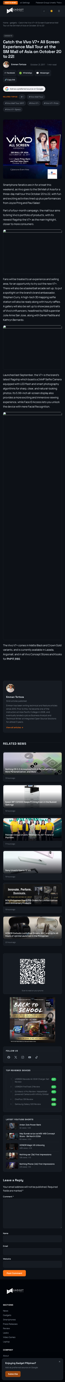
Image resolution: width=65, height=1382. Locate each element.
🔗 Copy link (10, 79)
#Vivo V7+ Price (51, 103)
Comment (8, 1196)
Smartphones (9, 1319)
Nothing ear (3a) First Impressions (35, 1154)
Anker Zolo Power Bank (30, 1124)
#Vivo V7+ (34, 103)
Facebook (10, 73)
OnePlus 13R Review (24, 1099)
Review (6, 1328)
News (5, 1310)
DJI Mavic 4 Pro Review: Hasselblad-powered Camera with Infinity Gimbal (32, 1093)
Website (7, 1258)
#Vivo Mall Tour (36, 97)
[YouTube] (29, 1057)
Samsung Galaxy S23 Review (28, 1104)
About (6, 1355)
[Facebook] (9, 1057)
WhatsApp (25, 73)
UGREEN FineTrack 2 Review (27, 1086)
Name (5, 1233)
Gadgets (7, 1315)
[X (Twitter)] (16, 1057)
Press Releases (10, 1324)
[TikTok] (36, 1057)
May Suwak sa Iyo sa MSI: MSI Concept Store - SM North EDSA (37, 1135)
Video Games (9, 1337)
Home (5, 22)
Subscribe (13, 1374)
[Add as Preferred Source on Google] (24, 89)
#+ (22, 97)
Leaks (6, 1332)
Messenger (42, 73)
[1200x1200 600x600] (32, 1042)
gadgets (13, 22)
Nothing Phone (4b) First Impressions (37, 1164)
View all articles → (14, 727)
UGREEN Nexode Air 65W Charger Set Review (32, 1080)
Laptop (6, 1341)
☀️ (51, 11)
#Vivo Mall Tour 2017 (14, 103)
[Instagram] (23, 1057)
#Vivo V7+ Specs (13, 109)
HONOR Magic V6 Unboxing (32, 1145)
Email (5, 1246)
